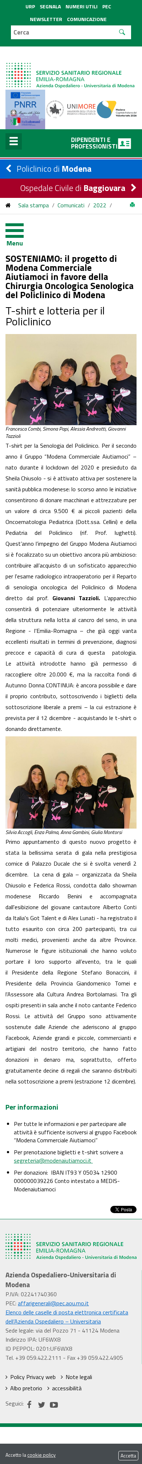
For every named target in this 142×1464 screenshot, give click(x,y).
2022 (99, 205)
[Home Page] (71, 68)
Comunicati (71, 205)
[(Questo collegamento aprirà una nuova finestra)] (71, 109)
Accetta (128, 1455)
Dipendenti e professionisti (94, 143)
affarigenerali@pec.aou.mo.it (53, 1303)
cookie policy (41, 1455)
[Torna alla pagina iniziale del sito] (8, 205)
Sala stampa (33, 205)
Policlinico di (54, 168)
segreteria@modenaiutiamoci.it (53, 1160)
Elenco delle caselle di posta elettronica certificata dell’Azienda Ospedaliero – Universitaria (66, 1317)
